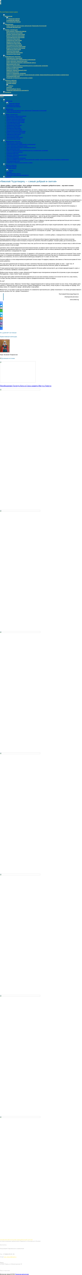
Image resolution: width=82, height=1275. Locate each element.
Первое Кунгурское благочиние (16, 46)
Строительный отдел (12, 72)
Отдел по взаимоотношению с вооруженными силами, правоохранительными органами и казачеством (37, 75)
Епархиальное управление (14, 58)
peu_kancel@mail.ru (10, 1257)
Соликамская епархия (12, 20)
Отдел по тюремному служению (16, 73)
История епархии (11, 82)
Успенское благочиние (13, 39)
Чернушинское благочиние (14, 52)
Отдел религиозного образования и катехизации (20, 59)
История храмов (11, 83)
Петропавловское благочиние (15, 37)
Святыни (9, 87)
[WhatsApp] (41, 310)
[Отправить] (41, 328)
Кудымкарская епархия (13, 22)
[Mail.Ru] (41, 321)
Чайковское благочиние (13, 49)
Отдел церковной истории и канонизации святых (21, 62)
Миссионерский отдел (13, 64)
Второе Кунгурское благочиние (15, 48)
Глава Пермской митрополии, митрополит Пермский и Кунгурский (26, 26)
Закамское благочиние (13, 42)
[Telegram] (41, 315)
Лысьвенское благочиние (14, 45)
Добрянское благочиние (13, 43)
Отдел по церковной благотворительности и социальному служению (27, 65)
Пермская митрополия (22, 1274)
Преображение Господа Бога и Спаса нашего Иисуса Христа (25, 386)
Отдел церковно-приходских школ (16, 61)
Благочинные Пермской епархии (16, 31)
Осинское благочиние (12, 51)
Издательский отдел (12, 68)
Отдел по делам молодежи (14, 67)
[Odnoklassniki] (41, 318)
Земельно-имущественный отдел (16, 70)
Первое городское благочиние (15, 34)
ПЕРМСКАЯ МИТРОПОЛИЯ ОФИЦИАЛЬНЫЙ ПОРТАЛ (16, 1239)
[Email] (41, 308)
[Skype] (41, 313)
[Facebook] (41, 303)
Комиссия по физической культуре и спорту (19, 78)
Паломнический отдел (13, 76)
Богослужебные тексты (13, 89)
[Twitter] (41, 305)
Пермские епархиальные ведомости (17, 90)
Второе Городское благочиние (15, 36)
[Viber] (41, 323)
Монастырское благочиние (14, 33)
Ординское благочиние (13, 54)
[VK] (41, 326)
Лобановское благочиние (14, 40)
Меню (2, 96)
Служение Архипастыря (13, 27)
